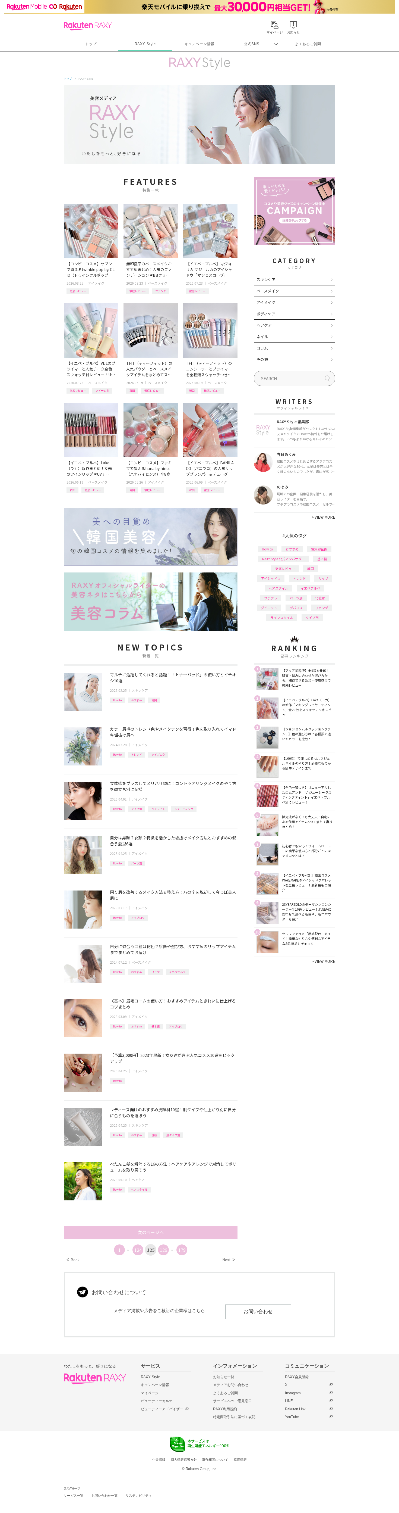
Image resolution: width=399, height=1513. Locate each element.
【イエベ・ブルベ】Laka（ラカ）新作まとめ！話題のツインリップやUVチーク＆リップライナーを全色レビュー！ (89, 468)
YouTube (292, 1417)
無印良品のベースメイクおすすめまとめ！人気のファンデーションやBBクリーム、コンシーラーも (149, 269)
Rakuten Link (295, 1409)
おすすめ (136, 700)
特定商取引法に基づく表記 (234, 1417)
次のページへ (151, 1232)
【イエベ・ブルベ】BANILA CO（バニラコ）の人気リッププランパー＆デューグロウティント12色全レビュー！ (210, 468)
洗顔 (154, 1135)
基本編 (155, 1026)
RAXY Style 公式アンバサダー (283, 558)
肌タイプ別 (173, 1135)
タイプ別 (136, 809)
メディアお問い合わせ (230, 1385)
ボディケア (265, 313)
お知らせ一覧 (223, 1377)
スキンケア (140, 690)
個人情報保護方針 (184, 1460)
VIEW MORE (323, 517)
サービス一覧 (73, 1496)
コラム (262, 348)
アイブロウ (158, 754)
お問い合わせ (258, 1311)
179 (182, 1250)
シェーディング (184, 809)
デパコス (296, 607)
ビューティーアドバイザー (162, 1409)
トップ (90, 44)
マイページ (150, 1393)
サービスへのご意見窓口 (232, 1401)
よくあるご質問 (308, 44)
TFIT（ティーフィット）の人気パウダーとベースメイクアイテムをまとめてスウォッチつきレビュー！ (149, 369)
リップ (155, 972)
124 (138, 1250)
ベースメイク (157, 283)
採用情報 (240, 1460)
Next (228, 1259)
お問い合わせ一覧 (104, 1496)
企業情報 (158, 1460)
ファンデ (160, 291)
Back (73, 1259)
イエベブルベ (177, 972)
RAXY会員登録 (297, 1377)
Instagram (293, 1393)
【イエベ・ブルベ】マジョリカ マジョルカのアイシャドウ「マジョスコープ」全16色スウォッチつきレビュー (210, 269)
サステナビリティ (139, 1496)
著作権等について (215, 1460)
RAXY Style (145, 44)
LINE (289, 1401)
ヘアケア (138, 1179)
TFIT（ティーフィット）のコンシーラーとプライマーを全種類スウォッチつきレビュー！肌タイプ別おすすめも (209, 369)
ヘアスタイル (139, 1189)
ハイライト (158, 809)
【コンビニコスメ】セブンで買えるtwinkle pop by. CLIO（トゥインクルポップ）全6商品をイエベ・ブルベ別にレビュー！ (90, 269)
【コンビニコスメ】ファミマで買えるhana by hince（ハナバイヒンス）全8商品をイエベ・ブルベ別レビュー (150, 468)
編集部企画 (319, 549)
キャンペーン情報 (199, 44)
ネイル (262, 336)
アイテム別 (102, 390)
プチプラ (270, 598)
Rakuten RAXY (88, 26)
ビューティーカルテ (157, 1401)
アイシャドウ (270, 578)
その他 (262, 359)
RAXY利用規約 (225, 1409)
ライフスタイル (281, 617)
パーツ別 (136, 863)
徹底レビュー (78, 291)
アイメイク (96, 283)
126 (163, 1250)
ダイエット (269, 607)
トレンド (136, 754)
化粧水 (320, 598)
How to (117, 700)
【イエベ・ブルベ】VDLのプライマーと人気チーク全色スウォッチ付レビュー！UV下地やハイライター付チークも (90, 369)
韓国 (132, 390)
